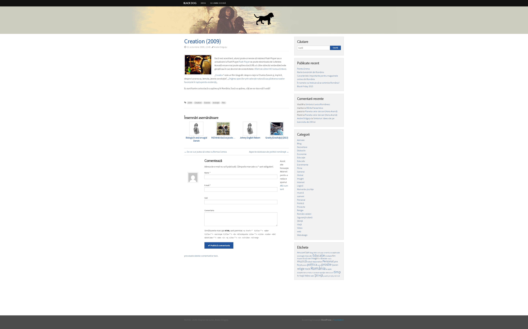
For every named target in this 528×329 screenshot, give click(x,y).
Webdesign (302, 235)
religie (300, 269)
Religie (300, 210)
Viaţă (299, 224)
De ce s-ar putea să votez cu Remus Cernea (205, 151)
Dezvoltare (302, 147)
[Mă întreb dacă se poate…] (223, 128)
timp (337, 272)
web (299, 231)
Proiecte (301, 206)
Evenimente (302, 164)
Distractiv (301, 150)
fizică (305, 258)
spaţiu (322, 272)
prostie (326, 264)
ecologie (301, 256)
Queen (335, 264)
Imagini (300, 178)
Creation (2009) (202, 41)
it (319, 259)
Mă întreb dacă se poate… (223, 137)
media (330, 259)
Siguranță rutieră (304, 217)
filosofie (299, 259)
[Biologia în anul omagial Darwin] (196, 128)
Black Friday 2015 (305, 86)
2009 (190, 102)
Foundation (338, 319)
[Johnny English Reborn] (250, 128)
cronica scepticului (332, 252)
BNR (315, 253)
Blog (299, 143)
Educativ (301, 161)
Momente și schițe (305, 189)
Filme (299, 168)
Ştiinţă (300, 220)
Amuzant (301, 252)
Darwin (207, 102)
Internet (301, 182)
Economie (302, 154)
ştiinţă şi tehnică (334, 276)
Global (300, 175)
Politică (300, 203)
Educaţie (301, 157)
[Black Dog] (264, 20)
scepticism (301, 272)
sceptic (329, 269)
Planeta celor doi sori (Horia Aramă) (321, 111)
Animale (301, 140)
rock (307, 269)
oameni (300, 196)
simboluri (309, 273)
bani (308, 252)
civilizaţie (320, 253)
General (301, 171)
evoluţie (216, 102)
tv (298, 275)
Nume (207, 173)
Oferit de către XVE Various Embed (270, 68)
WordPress (326, 319)
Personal (301, 199)
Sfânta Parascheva (314, 108)
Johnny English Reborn (250, 137)
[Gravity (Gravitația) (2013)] (277, 128)
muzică (300, 192)
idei (309, 258)
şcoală (325, 276)
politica (312, 264)
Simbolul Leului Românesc (318, 104)
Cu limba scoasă (218, 3)
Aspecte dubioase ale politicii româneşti (269, 151)
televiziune (329, 273)
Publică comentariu (220, 245)
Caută (335, 47)
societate (317, 273)
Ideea (203, 3)
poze (319, 265)
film (223, 102)
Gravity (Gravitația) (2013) (276, 137)
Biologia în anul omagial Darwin (196, 139)
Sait (206, 198)
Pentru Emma (303, 68)
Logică (300, 185)
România (318, 268)
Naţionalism (317, 262)
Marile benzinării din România (310, 72)
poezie (304, 265)
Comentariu (209, 210)
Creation (219, 75)
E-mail (207, 185)
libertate (324, 258)
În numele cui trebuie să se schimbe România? (318, 82)
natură (309, 262)
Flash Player (244, 61)
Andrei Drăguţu (220, 47)
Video (299, 227)
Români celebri (304, 213)
